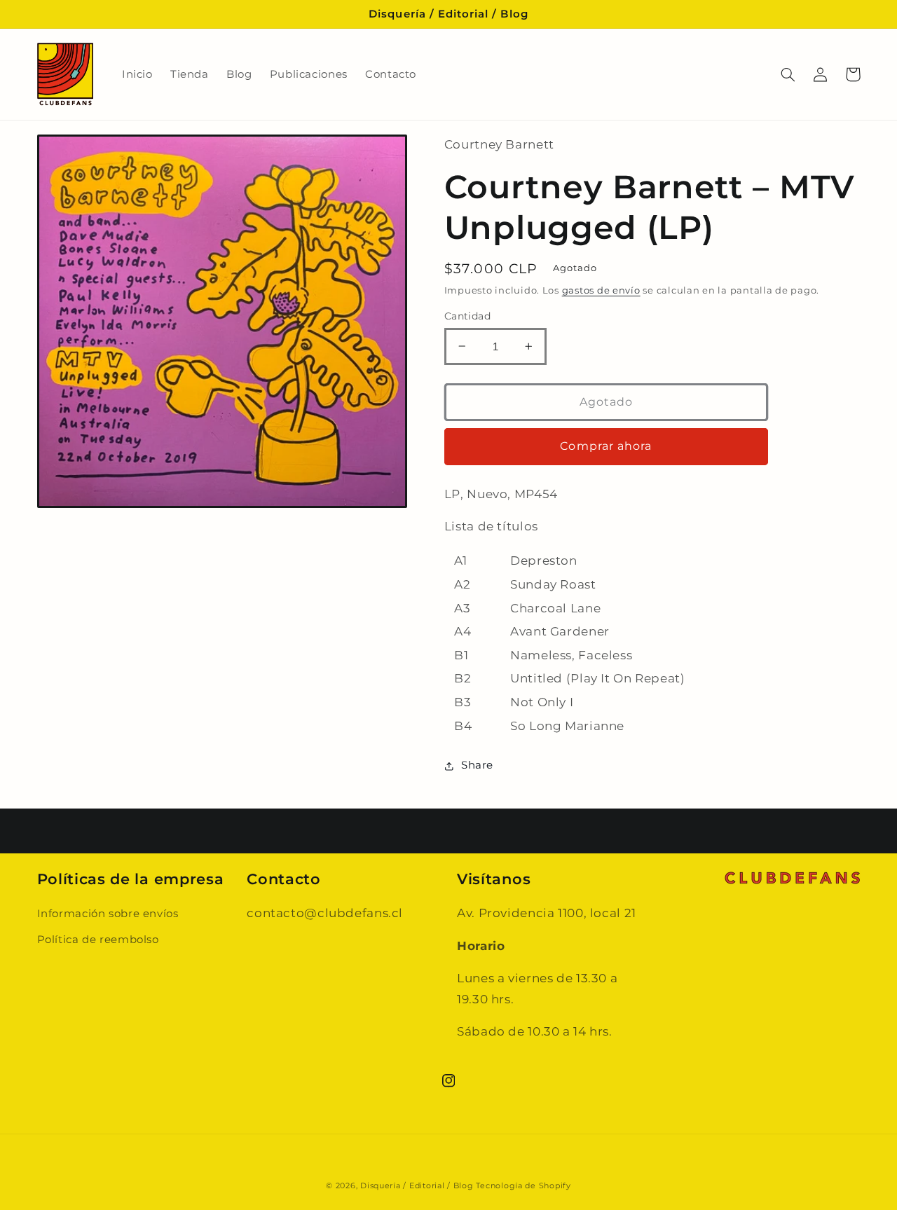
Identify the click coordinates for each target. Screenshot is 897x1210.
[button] (788, 74)
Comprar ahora (606, 446)
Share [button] (477, 765)
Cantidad (467, 316)
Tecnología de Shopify (523, 1185)
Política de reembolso (98, 939)
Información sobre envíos (108, 913)
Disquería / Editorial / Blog (417, 1185)
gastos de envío (601, 290)
